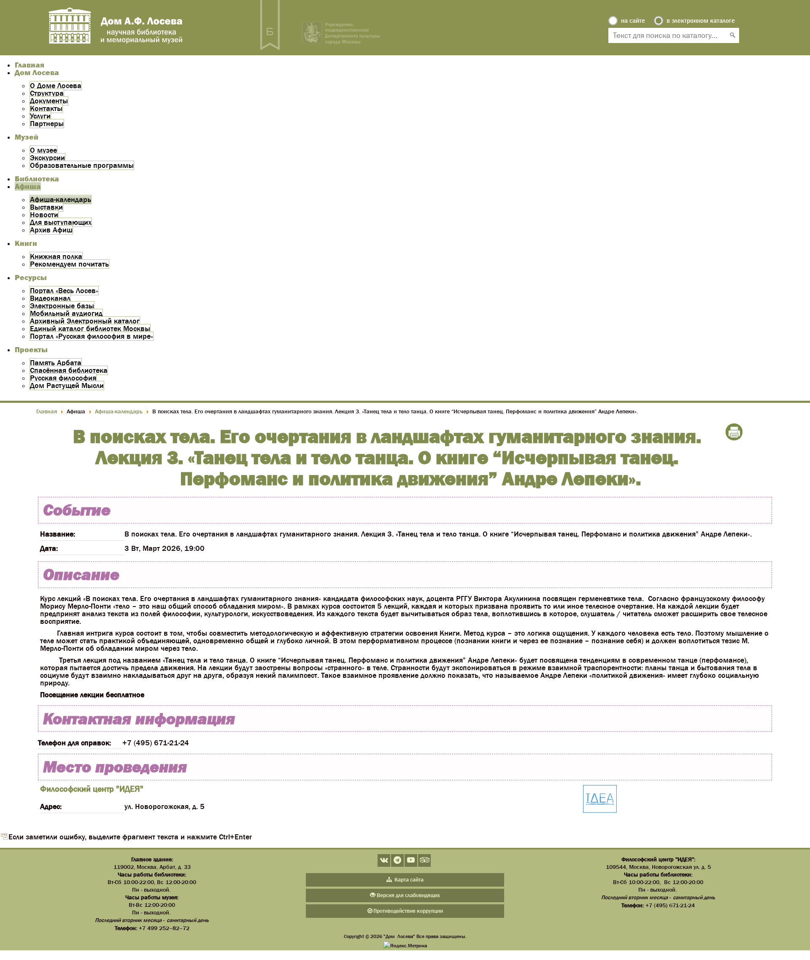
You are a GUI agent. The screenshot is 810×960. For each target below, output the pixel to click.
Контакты (46, 108)
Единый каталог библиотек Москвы (90, 328)
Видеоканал (50, 298)
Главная (29, 65)
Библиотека (37, 179)
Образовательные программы (82, 165)
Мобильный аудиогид (66, 313)
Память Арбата (55, 363)
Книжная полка (56, 256)
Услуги (40, 116)
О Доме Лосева (55, 85)
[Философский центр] (600, 799)
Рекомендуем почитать (69, 264)
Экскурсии (47, 158)
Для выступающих (61, 222)
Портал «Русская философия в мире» (91, 336)
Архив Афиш (51, 230)
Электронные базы (62, 306)
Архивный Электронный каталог (85, 321)
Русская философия (63, 378)
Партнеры (47, 123)
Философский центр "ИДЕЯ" (91, 788)
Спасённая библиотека (69, 370)
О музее (43, 150)
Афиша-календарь (60, 199)
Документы (49, 101)
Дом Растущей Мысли (67, 385)
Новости (44, 214)
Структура (47, 93)
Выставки (46, 207)
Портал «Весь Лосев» (64, 290)
